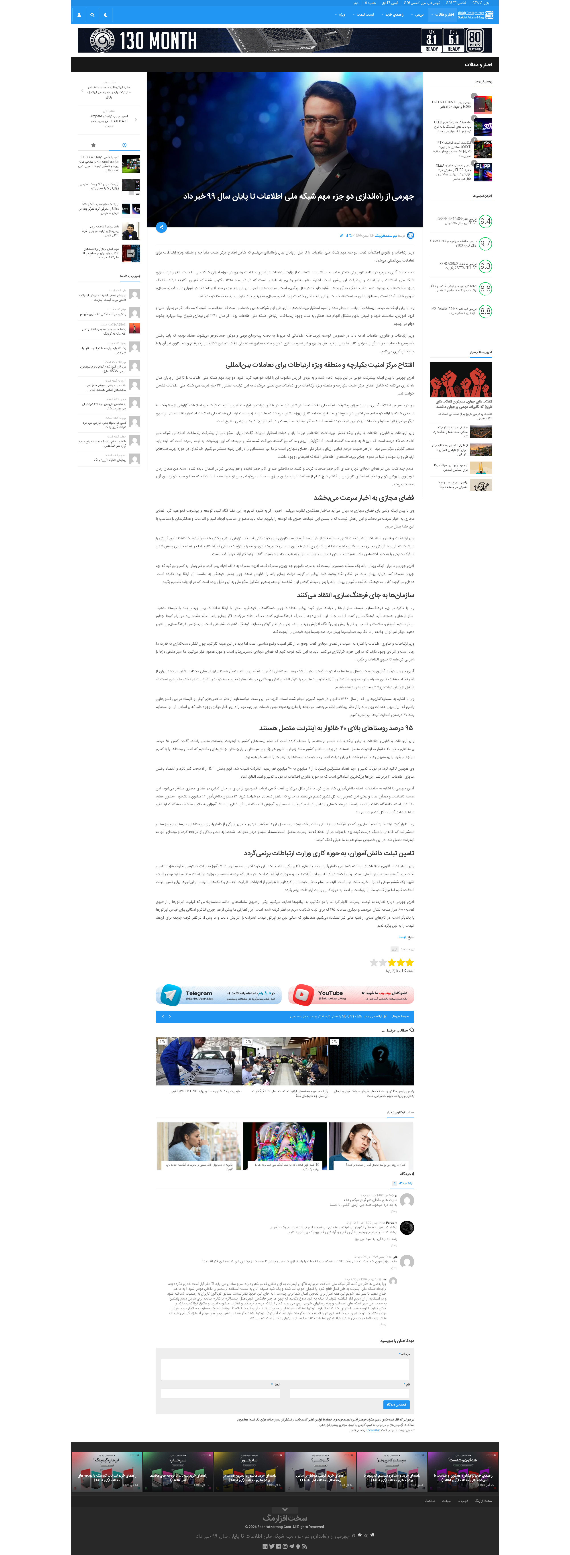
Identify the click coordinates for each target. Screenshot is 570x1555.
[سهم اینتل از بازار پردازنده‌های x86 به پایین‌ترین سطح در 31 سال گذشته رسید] (131, 253)
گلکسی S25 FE (456, 3)
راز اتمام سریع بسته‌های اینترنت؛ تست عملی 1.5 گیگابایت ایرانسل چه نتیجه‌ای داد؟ (290, 1094)
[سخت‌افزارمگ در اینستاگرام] (285, 1546)
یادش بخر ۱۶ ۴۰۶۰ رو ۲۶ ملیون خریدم (103, 314)
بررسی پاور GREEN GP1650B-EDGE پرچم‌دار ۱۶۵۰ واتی (451, 105)
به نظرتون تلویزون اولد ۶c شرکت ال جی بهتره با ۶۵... (104, 406)
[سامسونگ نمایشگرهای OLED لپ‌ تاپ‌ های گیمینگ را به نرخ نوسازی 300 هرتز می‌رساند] (483, 127)
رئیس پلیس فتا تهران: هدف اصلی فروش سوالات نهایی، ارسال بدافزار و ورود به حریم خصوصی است (374, 1094)
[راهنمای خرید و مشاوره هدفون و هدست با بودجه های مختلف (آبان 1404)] (463, 1472)
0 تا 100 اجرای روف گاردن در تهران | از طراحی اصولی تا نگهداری (450, 450)
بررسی (419, 15)
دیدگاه (400, 1183)
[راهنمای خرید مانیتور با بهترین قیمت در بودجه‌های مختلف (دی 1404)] (249, 1472)
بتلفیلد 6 (370, 3)
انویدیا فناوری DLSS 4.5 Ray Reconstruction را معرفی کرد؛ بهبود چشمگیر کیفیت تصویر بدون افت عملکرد (98, 164)
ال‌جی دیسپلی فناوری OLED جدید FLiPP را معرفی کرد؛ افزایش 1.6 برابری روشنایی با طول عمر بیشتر (453, 172)
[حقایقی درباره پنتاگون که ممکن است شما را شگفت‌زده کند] (481, 431)
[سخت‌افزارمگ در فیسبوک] (278, 1546)
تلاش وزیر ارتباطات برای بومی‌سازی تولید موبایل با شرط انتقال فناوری (345, 1016)
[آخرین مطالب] (124, 146)
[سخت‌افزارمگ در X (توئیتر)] (272, 1546)
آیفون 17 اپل (390, 3)
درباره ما (463, 1501)
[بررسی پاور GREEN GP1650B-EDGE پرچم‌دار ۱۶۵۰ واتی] (483, 105)
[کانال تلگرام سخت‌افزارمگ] (291, 1546)
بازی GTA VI (480, 3)
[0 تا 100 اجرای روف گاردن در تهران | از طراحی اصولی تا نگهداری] (481, 449)
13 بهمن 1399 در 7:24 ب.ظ (371, 1257)
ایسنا (402, 937)
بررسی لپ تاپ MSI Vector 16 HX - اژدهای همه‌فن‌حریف (454, 311)
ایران (394, 949)
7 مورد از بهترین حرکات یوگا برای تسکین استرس (451, 468)
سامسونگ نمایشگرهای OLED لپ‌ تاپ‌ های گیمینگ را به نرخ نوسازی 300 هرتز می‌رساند (452, 127)
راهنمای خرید (394, 15)
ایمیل (275, 1384)
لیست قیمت (365, 15)
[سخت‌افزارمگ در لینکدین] (265, 1546)
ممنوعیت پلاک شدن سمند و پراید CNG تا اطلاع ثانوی (206, 1091)
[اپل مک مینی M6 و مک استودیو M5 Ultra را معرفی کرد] (131, 187)
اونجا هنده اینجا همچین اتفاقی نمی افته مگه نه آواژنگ (104, 332)
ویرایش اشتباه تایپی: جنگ (110, 460)
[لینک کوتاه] (341, 236)
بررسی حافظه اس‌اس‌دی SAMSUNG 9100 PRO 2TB (453, 244)
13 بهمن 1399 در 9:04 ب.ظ (361, 1279)
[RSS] (304, 1546)
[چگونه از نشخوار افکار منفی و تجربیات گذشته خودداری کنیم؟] (199, 1146)
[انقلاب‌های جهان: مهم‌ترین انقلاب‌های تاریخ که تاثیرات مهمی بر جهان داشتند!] (461, 379)
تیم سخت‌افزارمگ (386, 236)
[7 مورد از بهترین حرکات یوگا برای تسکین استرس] (481, 468)
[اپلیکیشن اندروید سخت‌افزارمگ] (298, 1546)
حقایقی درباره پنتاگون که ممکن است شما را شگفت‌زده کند (450, 432)
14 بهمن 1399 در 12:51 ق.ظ (364, 1222)
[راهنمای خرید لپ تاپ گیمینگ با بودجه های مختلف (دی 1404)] (107, 1472)
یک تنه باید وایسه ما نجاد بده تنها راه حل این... (103, 351)
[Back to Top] (285, 1510)
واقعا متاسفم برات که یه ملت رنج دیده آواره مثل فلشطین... (102, 444)
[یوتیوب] (351, 995)
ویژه (342, 15)
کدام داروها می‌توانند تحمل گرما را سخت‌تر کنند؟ (375, 1165)
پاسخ (394, 1211)
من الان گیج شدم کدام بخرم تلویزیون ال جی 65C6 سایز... (103, 369)
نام (407, 1384)
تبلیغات (447, 1501)
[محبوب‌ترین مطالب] (93, 146)
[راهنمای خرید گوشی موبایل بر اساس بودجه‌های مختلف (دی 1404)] (320, 1472)
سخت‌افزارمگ (483, 1501)
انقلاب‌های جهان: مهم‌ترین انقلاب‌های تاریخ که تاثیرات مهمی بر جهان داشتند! (464, 404)
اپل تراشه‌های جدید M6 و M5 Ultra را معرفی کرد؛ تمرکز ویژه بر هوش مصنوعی (99, 209)
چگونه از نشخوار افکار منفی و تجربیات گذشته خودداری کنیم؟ (199, 1167)
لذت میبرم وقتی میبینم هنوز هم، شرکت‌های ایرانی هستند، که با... (106, 388)
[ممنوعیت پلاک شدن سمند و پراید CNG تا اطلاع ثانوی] (199, 1061)
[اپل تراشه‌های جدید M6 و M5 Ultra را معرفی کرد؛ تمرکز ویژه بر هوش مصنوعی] (131, 209)
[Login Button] (79, 15)
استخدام (430, 1501)
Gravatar (373, 1430)
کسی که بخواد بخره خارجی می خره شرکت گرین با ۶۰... (104, 425)
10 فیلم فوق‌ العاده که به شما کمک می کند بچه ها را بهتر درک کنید (287, 1167)
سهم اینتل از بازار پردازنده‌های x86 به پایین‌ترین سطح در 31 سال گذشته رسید (100, 253)
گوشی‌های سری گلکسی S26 (422, 3)
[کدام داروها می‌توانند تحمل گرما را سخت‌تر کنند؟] (371, 1146)
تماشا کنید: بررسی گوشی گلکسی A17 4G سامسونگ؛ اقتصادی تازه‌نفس (453, 289)
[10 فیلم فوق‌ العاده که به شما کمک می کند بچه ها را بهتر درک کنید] (285, 1146)
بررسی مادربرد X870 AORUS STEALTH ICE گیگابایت (458, 266)
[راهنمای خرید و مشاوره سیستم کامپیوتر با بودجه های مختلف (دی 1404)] (392, 1472)
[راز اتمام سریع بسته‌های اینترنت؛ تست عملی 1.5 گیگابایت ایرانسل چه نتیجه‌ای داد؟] (285, 1061)
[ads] (285, 40)
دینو (356, 3)
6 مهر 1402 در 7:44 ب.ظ (375, 1195)
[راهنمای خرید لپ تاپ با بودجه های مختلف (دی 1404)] (178, 1472)
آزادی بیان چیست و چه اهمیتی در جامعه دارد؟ (453, 485)
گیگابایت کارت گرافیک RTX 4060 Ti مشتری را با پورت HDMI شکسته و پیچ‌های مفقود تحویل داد (452, 149)
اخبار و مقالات (445, 15)
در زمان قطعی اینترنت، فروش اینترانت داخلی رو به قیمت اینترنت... (102, 298)
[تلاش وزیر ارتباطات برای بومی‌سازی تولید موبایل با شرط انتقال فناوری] (131, 231)
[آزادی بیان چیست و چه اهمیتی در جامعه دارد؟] (481, 485)
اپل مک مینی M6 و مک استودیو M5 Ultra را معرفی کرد (99, 187)
